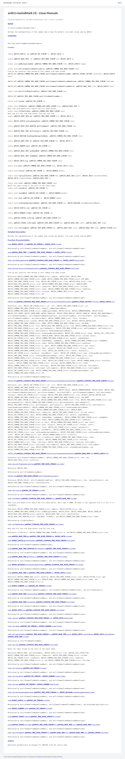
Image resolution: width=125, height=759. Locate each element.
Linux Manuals (17, 3)
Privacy (61, 756)
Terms (54, 756)
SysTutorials (8, 3)
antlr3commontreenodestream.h (29, 43)
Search (119, 3)
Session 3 (24, 3)
